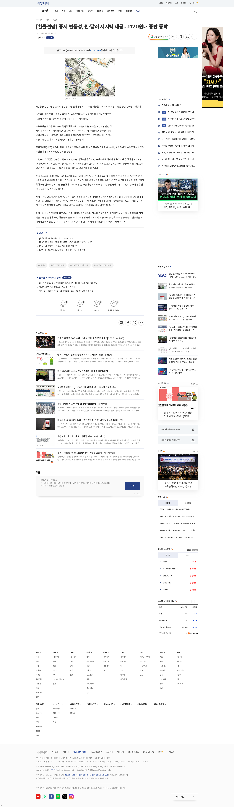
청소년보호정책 (96, 752)
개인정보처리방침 (79, 752)
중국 (121, 670)
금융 (54, 652)
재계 (88, 657)
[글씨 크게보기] (194, 37)
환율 (120, 11)
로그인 (161, 3)
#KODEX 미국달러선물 (103, 265)
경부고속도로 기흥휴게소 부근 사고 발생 (181, 112)
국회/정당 (143, 661)
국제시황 (129, 11)
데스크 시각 (180, 670)
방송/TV (39, 713)
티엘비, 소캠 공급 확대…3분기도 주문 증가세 (57, 287)
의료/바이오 (91, 684)
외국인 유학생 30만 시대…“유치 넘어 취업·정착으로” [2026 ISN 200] (90, 338)
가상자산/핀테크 (58, 679)
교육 (161, 661)
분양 (71, 670)
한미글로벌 (166, 583)
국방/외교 (143, 666)
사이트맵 (171, 752)
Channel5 (95, 50)
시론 (178, 666)
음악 (37, 722)
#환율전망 (41, 265)
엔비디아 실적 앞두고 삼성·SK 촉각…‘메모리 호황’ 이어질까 (84, 354)
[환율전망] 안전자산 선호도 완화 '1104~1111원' (58, 246)
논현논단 (180, 657)
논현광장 (180, 661)
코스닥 (188, 555)
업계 (71, 661)
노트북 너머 (180, 684)
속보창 (176, 3)
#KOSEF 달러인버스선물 (79, 265)
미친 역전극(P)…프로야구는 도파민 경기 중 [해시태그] (82, 371)
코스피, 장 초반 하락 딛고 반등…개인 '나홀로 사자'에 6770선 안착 (188, 159)
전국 (161, 675)
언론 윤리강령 (69, 775)
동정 (161, 684)
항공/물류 (90, 675)
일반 (138, 11)
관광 (37, 709)
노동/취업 (163, 670)
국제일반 (123, 661)
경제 (105, 652)
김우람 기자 (40, 37)
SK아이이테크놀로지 (170, 568)
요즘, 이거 (56, 713)
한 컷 (54, 722)
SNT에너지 (166, 590)
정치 (141, 652)
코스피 (167, 555)
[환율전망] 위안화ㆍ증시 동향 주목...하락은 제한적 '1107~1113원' (65, 242)
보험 (54, 666)
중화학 (89, 670)
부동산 (72, 652)
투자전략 (100, 11)
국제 (122, 652)
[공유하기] (174, 37)
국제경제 (123, 657)
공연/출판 (39, 727)
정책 (71, 666)
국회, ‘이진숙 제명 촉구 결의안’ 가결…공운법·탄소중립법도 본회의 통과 (190, 152)
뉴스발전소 (57, 704)
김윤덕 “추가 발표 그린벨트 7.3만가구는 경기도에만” (186, 119)
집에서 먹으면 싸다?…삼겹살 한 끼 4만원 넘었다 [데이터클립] (86, 452)
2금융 (55, 670)
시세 (70, 11)
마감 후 (179, 675)
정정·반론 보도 (133, 752)
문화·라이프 (40, 704)
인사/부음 (163, 679)
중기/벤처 (90, 688)
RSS (195, 3)
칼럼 (178, 679)
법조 (161, 657)
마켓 (45, 11)
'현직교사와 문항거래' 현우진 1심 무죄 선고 (182, 125)
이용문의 (120, 752)
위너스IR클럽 (125, 704)
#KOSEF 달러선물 (58, 265)
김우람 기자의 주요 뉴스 (50, 277)
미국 (121, 666)
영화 (37, 718)
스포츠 (38, 731)
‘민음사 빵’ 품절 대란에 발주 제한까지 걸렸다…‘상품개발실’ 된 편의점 (189, 132)
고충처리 (109, 752)
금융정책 (56, 657)
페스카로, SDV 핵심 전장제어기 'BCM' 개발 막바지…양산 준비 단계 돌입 (68, 283)
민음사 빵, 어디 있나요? (171, 105)
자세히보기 (67, 278)
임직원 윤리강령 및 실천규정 (97, 775)
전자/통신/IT (91, 661)
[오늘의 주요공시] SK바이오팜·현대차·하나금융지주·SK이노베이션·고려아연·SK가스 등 (182, 298)
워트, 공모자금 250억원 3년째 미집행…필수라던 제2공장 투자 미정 (66, 291)
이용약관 (66, 752)
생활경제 (106, 666)
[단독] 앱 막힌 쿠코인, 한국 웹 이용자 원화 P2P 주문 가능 (62, 250)
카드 (54, 675)
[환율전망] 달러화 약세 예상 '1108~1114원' (56, 238)
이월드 (164, 561)
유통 (88, 679)
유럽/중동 (123, 679)
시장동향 (73, 657)
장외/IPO (80, 11)
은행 (54, 661)
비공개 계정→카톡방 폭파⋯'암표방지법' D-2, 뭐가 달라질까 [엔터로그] (90, 420)
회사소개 (55, 752)
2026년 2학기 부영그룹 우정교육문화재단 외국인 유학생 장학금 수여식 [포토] (178, 486)
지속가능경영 (159, 704)
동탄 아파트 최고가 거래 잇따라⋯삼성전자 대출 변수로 (82, 403)
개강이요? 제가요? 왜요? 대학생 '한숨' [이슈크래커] (81, 436)
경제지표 (106, 661)
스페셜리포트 (91, 704)
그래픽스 (56, 718)
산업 (88, 652)
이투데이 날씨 (142, 704)
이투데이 (39, 20)
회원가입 (169, 3)
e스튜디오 (73, 709)
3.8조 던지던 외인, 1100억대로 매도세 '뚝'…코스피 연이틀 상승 (86, 387)
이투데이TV (74, 704)
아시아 (122, 675)
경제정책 (106, 657)
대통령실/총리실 (145, 657)
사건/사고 (163, 666)
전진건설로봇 (167, 575)
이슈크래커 (56, 709)
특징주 (90, 11)
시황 (63, 11)
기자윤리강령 (81, 775)
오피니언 (180, 652)
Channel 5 (108, 704)
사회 (161, 652)
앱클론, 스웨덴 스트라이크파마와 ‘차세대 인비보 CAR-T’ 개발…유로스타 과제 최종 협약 (182, 277)
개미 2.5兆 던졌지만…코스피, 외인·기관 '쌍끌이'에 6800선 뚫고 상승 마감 (183, 362)
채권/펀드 (110, 11)
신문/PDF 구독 (186, 3)
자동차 (89, 666)
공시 (56, 11)
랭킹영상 (73, 713)
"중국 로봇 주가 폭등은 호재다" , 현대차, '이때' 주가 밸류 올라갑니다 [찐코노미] (178, 207)
